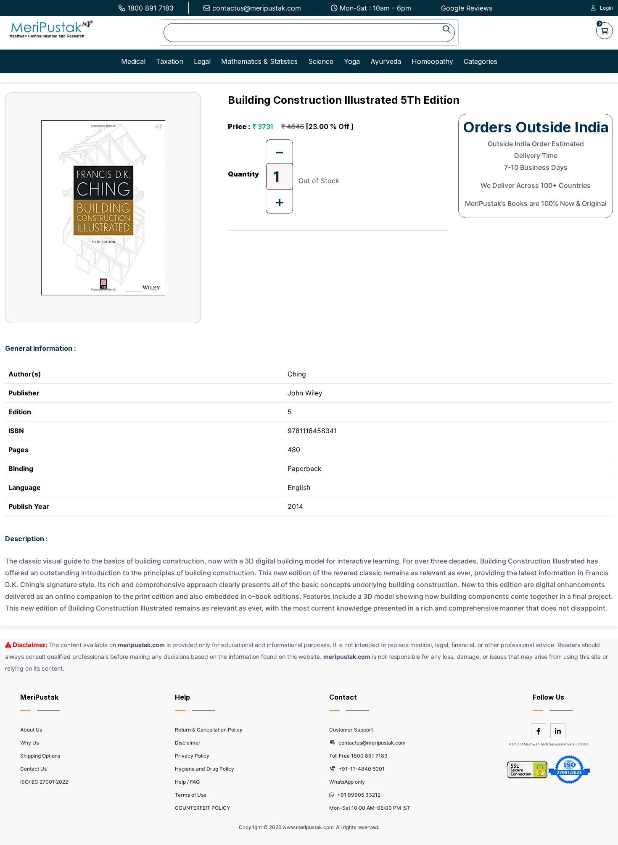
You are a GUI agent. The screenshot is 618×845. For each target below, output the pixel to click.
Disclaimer (188, 743)
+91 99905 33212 (358, 795)
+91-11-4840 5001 (361, 769)
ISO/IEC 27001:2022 (44, 782)
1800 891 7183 (150, 8)
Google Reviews (466, 8)
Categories (480, 61)
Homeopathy (432, 61)
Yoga (352, 61)
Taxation (169, 61)
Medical (133, 61)
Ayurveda (385, 61)
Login (606, 8)
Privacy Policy (192, 756)
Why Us (29, 743)
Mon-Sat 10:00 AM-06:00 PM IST (369, 808)
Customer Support (351, 730)
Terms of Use (190, 795)
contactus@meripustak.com (256, 8)
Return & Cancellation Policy (209, 730)
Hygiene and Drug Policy (204, 769)
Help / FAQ (187, 782)
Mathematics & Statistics (259, 61)
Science (320, 61)
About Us (31, 730)
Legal (202, 61)
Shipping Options (40, 756)
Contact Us (33, 769)
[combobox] (309, 32)
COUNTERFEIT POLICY (202, 808)
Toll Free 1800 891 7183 (358, 756)
